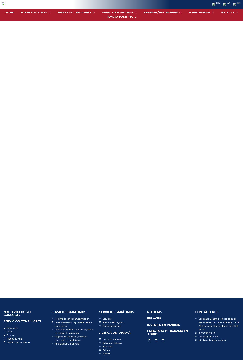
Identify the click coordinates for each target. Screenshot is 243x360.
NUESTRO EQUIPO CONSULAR (17, 313)
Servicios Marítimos (117, 12)
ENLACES (154, 318)
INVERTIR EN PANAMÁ (163, 325)
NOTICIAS (227, 12)
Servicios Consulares (74, 12)
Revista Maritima (120, 16)
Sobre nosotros (33, 12)
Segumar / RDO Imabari (161, 12)
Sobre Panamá (199, 12)
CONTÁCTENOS (207, 312)
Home (9, 12)
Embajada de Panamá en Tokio (167, 333)
